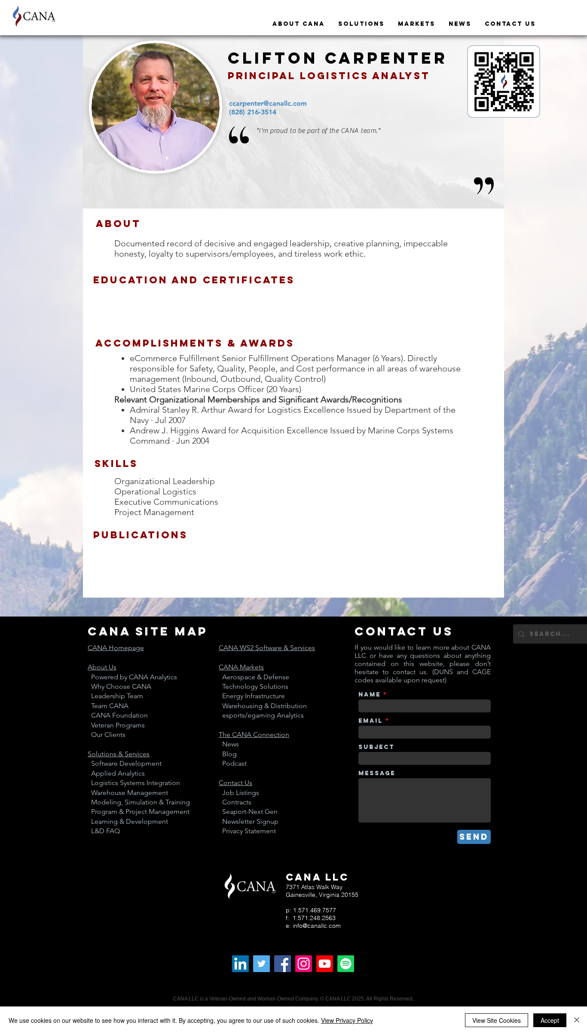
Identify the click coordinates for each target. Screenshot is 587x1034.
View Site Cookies (496, 1020)
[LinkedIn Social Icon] (240, 963)
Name (369, 694)
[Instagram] (303, 963)
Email (370, 721)
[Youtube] (324, 963)
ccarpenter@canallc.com (268, 103)
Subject (376, 747)
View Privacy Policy (347, 1020)
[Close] (577, 1020)
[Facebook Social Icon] (282, 963)
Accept (550, 1020)
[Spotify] (345, 963)
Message (376, 773)
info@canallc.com (317, 926)
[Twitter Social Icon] (261, 963)
